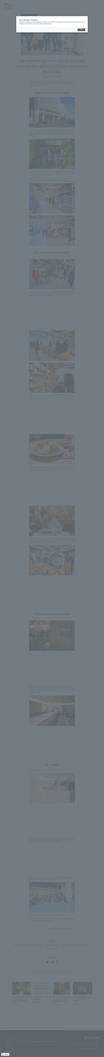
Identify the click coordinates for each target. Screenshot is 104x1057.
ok (81, 29)
